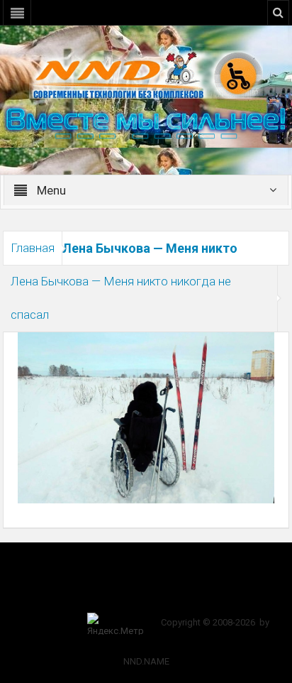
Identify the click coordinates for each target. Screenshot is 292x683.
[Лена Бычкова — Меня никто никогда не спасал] (146, 417)
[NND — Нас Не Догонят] (146, 74)
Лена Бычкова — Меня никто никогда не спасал (121, 298)
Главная (33, 248)
